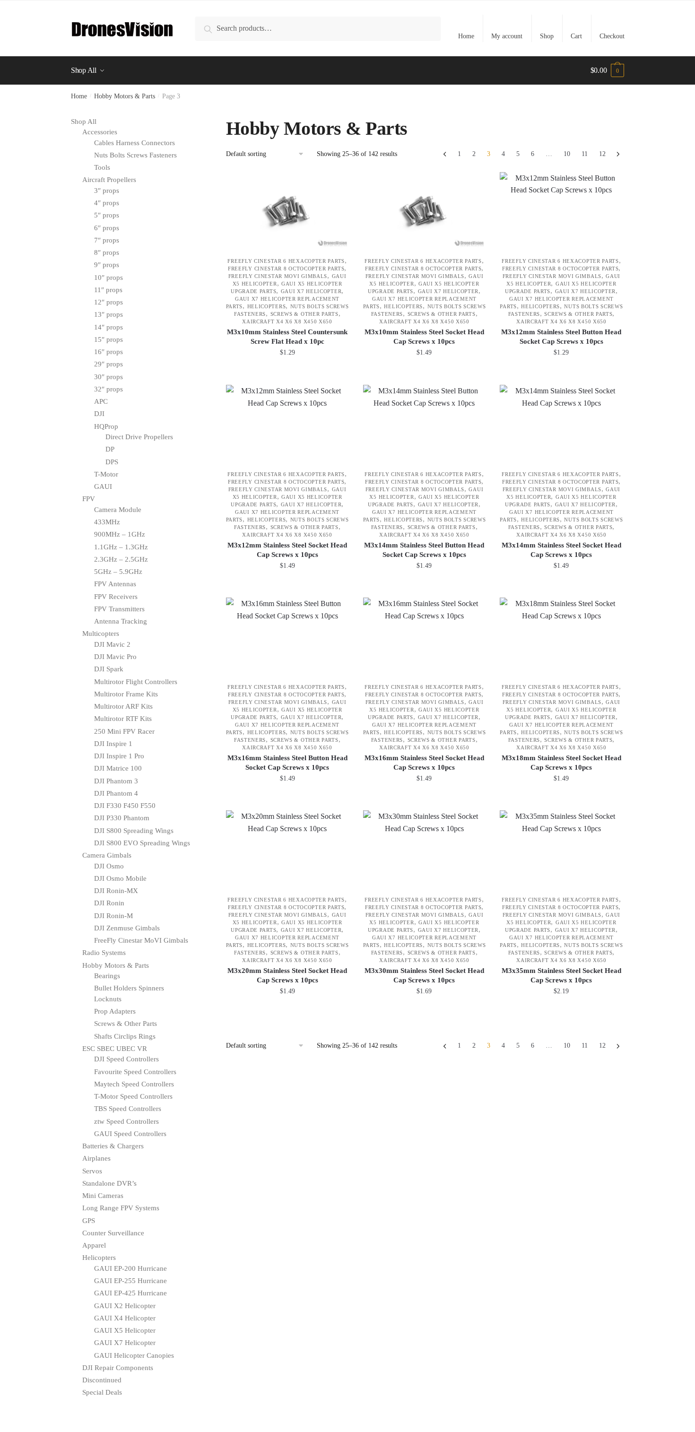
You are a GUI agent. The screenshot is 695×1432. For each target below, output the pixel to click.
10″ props (108, 277)
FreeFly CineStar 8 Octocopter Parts (286, 268)
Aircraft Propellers (109, 179)
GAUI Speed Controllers (130, 1133)
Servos (92, 1171)
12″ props (108, 302)
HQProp (106, 426)
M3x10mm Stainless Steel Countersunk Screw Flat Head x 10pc (287, 336)
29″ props (108, 364)
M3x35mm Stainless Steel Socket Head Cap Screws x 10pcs (561, 975)
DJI (99, 413)
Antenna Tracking (120, 621)
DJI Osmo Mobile (120, 878)
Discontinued (102, 1380)
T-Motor (106, 474)
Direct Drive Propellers (139, 437)
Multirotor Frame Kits (126, 694)
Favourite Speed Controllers (135, 1072)
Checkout (612, 36)
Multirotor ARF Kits (123, 706)
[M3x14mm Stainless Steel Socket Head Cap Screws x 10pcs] (561, 422)
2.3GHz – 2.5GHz (121, 559)
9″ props (106, 265)
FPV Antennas (115, 584)
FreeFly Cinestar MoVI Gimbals (277, 276)
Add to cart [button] (287, 373)
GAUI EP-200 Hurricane (130, 1268)
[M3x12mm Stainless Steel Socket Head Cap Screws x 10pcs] (287, 422)
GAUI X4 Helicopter (125, 1318)
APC (101, 401)
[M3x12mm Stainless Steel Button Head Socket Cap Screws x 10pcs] (561, 210)
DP (109, 449)
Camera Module (117, 509)
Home (466, 36)
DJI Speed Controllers (126, 1059)
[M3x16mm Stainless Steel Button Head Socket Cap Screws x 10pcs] (287, 635)
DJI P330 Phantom (121, 818)
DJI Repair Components (117, 1367)
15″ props (108, 339)
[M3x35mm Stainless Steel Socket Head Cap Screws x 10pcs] (561, 848)
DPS (111, 462)
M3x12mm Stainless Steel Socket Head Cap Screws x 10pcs (287, 549)
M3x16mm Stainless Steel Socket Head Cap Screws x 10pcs (424, 762)
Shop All (83, 121)
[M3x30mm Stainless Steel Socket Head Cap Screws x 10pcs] (424, 848)
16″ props (108, 352)
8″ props (106, 252)
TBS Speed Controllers (127, 1108)
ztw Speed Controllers (126, 1121)
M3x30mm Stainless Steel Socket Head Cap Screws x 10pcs (424, 975)
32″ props (108, 389)
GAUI (103, 486)
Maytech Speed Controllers (134, 1084)
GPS (88, 1220)
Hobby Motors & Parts (124, 96)
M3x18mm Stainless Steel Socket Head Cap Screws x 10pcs (561, 762)
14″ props (108, 327)
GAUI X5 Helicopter (125, 1330)
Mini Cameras (102, 1195)
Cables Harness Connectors (134, 143)
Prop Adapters (115, 1011)
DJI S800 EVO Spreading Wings (142, 843)
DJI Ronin (109, 903)
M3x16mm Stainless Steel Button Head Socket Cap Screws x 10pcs (287, 762)
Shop (547, 36)
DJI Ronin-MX (116, 890)
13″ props (108, 314)
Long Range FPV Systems (120, 1208)
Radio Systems (104, 952)
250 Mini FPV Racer (124, 731)
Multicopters (100, 633)
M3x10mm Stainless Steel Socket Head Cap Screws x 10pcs (424, 336)
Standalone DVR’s (109, 1183)
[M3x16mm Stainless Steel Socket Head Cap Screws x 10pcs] (424, 635)
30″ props (108, 377)
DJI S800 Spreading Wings (134, 830)
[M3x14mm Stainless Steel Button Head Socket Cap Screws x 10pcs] (424, 422)
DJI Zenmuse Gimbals (127, 928)
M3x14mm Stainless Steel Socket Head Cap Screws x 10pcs (561, 549)
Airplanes (96, 1158)
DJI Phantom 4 (116, 793)
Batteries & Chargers (113, 1146)
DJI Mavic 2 (112, 644)
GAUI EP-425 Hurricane (130, 1293)
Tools (102, 167)
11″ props (108, 290)
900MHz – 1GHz (119, 534)
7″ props (106, 240)
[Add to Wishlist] (337, 184)
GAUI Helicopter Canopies (134, 1355)
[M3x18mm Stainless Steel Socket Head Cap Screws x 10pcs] (561, 635)
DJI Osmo (109, 866)
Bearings (107, 976)
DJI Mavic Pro (115, 656)
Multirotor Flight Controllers (135, 682)
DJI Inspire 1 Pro (119, 756)
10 (567, 153)
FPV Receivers (116, 596)
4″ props (106, 203)
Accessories (99, 132)
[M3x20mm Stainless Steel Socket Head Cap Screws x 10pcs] (287, 848)
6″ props (106, 228)
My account (506, 36)
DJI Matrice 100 (118, 768)
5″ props (106, 215)
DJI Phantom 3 (116, 781)
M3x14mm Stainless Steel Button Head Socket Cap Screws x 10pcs (424, 549)
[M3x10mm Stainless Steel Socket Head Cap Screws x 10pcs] (424, 210)
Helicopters (266, 306)
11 (585, 153)
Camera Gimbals (106, 855)
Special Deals (102, 1392)
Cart (576, 36)
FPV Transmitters (119, 609)
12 (602, 153)
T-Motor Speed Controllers (133, 1096)
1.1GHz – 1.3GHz (121, 547)
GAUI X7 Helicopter (311, 291)
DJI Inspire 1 (113, 743)
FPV (88, 499)
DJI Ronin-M (113, 916)
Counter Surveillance (113, 1233)
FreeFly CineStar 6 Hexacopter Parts (286, 261)
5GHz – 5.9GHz (118, 571)
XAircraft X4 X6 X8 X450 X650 (287, 321)
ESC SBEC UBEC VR (114, 1048)
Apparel (94, 1245)
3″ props (106, 190)
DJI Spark (108, 669)
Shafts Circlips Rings (125, 1036)
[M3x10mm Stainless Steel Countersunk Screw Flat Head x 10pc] (287, 210)
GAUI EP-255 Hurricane (130, 1280)
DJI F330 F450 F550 (125, 805)
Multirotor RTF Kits (123, 718)
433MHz (107, 522)
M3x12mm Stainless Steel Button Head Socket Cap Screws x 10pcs (561, 336)
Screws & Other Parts (304, 314)
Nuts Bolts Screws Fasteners (135, 155)
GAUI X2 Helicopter (125, 1306)
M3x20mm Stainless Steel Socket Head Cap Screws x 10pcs (287, 975)
